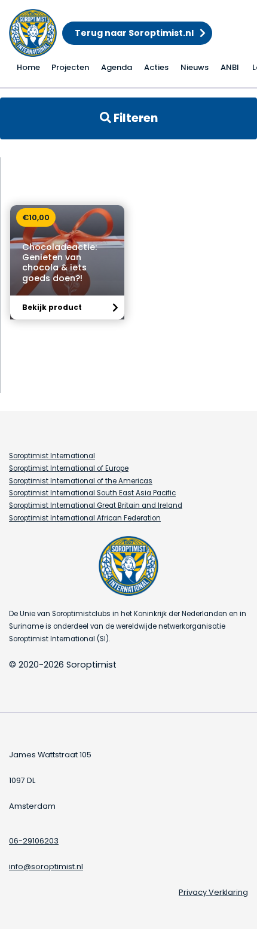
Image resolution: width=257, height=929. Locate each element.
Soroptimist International (52, 456)
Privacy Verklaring (213, 892)
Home (28, 67)
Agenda (116, 67)
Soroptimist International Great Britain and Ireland (95, 505)
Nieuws (194, 67)
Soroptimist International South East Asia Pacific (92, 493)
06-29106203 (34, 841)
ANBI (230, 67)
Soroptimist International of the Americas (80, 481)
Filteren (134, 118)
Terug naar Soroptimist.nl (134, 33)
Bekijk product (52, 307)
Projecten (70, 67)
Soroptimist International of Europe (68, 468)
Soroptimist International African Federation (85, 518)
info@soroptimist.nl (46, 866)
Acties (156, 67)
